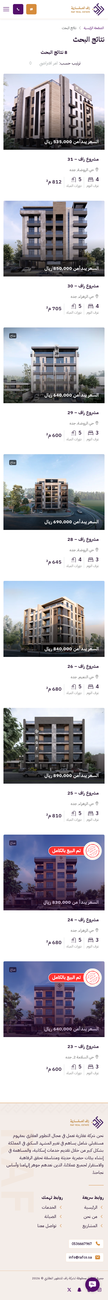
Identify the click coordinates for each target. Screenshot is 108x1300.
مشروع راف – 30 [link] (83, 286)
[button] (92, 1284)
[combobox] (43, 63)
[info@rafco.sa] (98, 1257)
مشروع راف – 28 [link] (83, 539)
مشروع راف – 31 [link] (83, 159)
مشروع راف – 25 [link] (83, 793)
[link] (54, 111)
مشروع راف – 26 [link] (83, 666)
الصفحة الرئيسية (94, 28)
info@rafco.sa (80, 1257)
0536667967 (82, 1243)
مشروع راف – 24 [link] (83, 919)
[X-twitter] (69, 1290)
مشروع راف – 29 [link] (83, 412)
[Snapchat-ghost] (79, 1290)
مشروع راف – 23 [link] (83, 1046)
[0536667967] (98, 1244)
